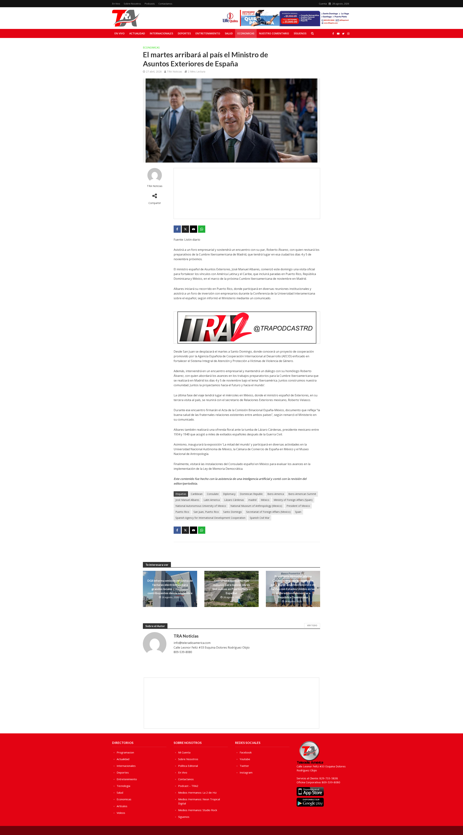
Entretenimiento (208, 33)
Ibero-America (275, 494)
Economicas (245, 33)
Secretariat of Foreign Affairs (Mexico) (268, 512)
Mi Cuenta (184, 752)
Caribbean (197, 494)
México (265, 500)
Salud (229, 33)
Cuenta (323, 3)
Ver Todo (312, 625)
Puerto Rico (182, 512)
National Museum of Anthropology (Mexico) (256, 506)
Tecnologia (123, 786)
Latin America (212, 500)
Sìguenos (183, 817)
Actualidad (137, 33)
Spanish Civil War (259, 517)
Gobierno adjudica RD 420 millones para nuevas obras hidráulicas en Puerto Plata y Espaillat (232, 587)
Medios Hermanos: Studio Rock (197, 810)
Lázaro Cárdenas (234, 500)
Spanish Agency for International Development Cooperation (210, 517)
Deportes (184, 33)
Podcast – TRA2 (188, 786)
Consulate (213, 494)
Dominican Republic (251, 494)
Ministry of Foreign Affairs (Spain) (293, 500)
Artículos (122, 806)
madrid (252, 500)
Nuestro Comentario (274, 33)
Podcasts (150, 3)
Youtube (245, 759)
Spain (298, 512)
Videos (121, 813)
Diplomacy (229, 494)
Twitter (244, 766)
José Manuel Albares (187, 500)
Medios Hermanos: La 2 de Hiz (197, 792)
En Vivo (116, 3)
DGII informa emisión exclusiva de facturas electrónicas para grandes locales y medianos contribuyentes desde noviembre (170, 587)
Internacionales (161, 33)
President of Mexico (298, 506)
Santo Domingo (232, 512)
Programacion (125, 752)
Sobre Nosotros (132, 3)
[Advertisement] (246, 193)
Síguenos (300, 33)
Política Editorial (188, 766)
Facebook (246, 752)
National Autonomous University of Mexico (200, 506)
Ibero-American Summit (302, 494)
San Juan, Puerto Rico (206, 512)
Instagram (246, 772)
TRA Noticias (174, 71)
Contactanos (165, 3)
